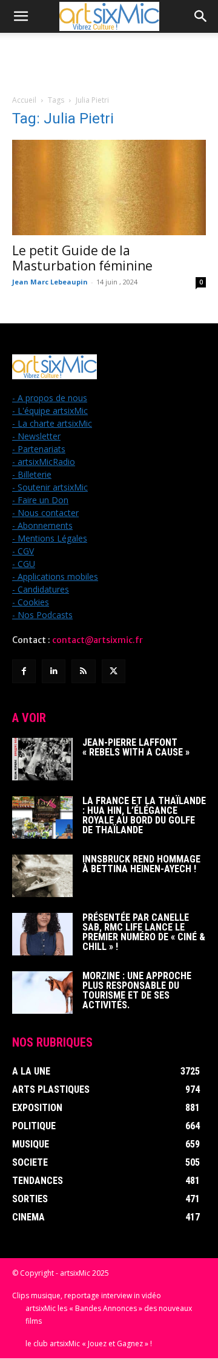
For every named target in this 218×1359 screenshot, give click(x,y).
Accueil (24, 100)
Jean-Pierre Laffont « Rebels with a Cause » (136, 747)
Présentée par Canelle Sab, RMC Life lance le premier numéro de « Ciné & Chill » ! (143, 932)
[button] (20, 16)
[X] (113, 671)
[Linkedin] (53, 671)
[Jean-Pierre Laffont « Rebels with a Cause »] (42, 759)
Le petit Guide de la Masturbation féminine (82, 258)
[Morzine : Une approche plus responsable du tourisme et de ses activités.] (42, 992)
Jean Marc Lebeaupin (50, 281)
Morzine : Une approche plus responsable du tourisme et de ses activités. (136, 990)
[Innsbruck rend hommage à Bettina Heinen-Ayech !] (42, 876)
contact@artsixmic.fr (97, 640)
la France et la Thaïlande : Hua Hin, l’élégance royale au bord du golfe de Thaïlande (144, 815)
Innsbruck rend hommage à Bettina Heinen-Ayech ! (141, 864)
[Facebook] (24, 671)
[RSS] (83, 671)
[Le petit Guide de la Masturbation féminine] (109, 187)
